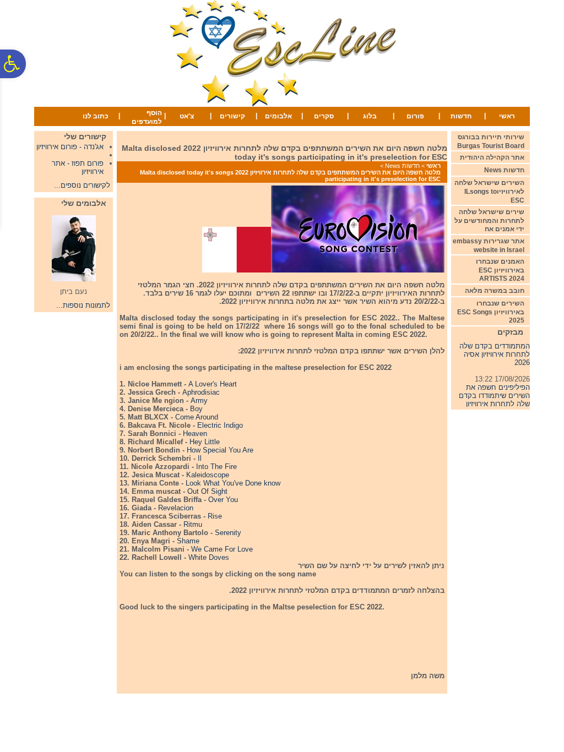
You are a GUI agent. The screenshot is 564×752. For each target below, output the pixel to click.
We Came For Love (222, 549)
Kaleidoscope (207, 475)
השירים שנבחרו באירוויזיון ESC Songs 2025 (490, 311)
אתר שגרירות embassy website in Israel (488, 245)
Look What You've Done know (233, 483)
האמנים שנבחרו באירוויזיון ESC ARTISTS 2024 (500, 270)
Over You (223, 499)
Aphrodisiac (201, 392)
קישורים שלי (85, 136)
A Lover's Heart (212, 384)
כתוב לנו (96, 116)
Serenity (228, 532)
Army (199, 400)
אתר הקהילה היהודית (492, 157)
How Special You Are (220, 450)
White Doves (208, 557)
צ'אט (187, 116)
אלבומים (278, 116)
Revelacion (175, 508)
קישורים (232, 116)
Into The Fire (216, 466)
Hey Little (204, 442)
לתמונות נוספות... (83, 305)
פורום (415, 116)
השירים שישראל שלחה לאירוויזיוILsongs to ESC (489, 191)
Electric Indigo (220, 425)
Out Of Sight (207, 491)
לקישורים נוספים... (82, 185)
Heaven (195, 433)
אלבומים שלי (83, 203)
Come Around (196, 417)
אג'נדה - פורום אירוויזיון (70, 147)
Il (200, 458)
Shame (188, 541)
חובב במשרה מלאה (494, 291)
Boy (196, 409)
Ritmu (192, 524)
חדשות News (402, 165)
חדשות (461, 116)
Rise (215, 516)
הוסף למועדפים (147, 117)
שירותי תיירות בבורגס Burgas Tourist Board (490, 141)
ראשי (507, 116)
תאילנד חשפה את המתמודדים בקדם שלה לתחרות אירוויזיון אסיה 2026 (494, 346)
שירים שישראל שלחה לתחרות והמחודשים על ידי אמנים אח (489, 220)
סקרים (324, 116)
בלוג (370, 116)
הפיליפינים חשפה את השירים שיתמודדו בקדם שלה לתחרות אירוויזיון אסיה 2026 (494, 396)
